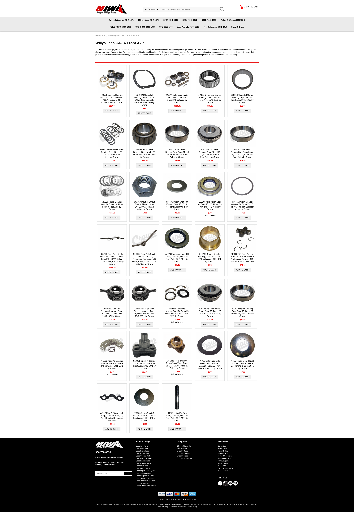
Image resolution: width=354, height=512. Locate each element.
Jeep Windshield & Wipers (146, 486)
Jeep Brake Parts (142, 451)
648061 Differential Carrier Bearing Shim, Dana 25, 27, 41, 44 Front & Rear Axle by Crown (111, 153)
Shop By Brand (237, 27)
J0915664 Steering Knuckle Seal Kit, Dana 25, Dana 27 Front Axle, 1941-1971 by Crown (177, 312)
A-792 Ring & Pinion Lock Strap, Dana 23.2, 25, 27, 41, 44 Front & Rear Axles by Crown (111, 417)
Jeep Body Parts (142, 448)
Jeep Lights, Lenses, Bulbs (146, 471)
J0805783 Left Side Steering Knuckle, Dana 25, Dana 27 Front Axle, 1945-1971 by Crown (111, 312)
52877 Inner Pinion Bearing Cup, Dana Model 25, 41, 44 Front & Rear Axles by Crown (177, 153)
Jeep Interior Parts (143, 468)
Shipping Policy (224, 453)
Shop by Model (182, 456)
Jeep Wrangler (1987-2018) (188, 27)
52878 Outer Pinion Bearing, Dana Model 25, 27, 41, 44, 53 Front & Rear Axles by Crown (210, 153)
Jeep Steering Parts (143, 473)
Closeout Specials (184, 446)
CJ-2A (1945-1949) (170, 20)
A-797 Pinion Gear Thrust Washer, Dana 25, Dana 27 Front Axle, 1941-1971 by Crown (242, 365)
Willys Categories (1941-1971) (121, 20)
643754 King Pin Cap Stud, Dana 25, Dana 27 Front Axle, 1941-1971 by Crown (177, 417)
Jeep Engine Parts (143, 461)
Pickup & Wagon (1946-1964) (233, 20)
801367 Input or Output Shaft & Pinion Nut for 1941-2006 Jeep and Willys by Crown (144, 205)
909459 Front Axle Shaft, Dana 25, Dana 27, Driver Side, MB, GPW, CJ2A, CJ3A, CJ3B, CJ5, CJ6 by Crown (112, 259)
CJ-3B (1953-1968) (208, 20)
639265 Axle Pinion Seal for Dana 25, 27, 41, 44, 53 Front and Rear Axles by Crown (210, 205)
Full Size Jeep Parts (225, 468)
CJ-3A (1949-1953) (189, 20)
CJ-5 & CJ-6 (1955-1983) (145, 27)
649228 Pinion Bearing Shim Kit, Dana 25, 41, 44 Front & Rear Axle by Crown (111, 205)
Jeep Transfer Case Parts (145, 478)
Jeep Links (222, 466)
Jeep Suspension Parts (145, 476)
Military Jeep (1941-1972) (148, 20)
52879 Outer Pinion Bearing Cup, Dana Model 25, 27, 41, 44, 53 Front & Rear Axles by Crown (242, 153)
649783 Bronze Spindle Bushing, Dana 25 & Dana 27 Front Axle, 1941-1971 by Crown (209, 258)
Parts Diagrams (223, 461)
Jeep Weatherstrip (143, 483)
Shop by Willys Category (186, 458)
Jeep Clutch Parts (142, 453)
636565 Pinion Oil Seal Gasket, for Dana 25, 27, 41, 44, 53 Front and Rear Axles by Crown (242, 205)
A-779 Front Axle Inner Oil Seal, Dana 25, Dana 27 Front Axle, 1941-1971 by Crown (177, 258)
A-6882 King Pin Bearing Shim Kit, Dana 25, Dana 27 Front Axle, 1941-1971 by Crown (112, 365)
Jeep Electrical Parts (144, 458)
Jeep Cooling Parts (143, 456)
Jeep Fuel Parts (142, 466)
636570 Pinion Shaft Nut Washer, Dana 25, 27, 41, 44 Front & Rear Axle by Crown (177, 205)
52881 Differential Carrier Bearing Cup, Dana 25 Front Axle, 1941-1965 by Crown (242, 99)
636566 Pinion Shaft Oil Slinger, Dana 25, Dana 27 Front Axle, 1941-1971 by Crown (144, 417)
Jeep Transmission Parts (145, 481)
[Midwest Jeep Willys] (111, 9)
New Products (182, 448)
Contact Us (222, 446)
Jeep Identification (224, 458)
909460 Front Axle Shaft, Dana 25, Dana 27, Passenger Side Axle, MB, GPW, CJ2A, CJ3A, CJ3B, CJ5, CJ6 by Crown (144, 259)
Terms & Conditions (225, 456)
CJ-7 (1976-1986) (166, 27)
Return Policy (223, 451)
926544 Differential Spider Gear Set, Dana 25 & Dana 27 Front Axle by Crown (177, 99)
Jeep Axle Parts (142, 446)
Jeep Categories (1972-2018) (215, 27)
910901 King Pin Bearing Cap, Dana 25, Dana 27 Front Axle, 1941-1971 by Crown (144, 365)
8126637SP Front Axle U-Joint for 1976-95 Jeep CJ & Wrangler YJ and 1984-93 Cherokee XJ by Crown (242, 258)
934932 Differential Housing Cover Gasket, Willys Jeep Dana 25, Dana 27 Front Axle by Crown (144, 100)
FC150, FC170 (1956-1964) (120, 27)
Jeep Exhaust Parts (143, 463)
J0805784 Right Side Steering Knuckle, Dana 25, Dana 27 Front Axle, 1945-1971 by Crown (144, 312)
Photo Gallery (223, 463)
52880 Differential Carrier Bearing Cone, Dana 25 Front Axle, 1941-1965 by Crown (209, 99)
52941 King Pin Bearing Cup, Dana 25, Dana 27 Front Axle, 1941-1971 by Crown (242, 312)
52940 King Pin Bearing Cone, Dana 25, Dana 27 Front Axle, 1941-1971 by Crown (209, 312)
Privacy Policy (223, 448)
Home (97, 35)
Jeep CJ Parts (223, 471)
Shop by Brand (182, 451)
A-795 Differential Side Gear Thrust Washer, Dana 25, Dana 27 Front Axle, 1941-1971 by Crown (210, 365)
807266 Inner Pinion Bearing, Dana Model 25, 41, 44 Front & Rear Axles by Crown (144, 153)
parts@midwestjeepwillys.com (112, 457)
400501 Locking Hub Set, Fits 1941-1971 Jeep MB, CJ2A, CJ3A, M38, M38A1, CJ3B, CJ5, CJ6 (111, 99)
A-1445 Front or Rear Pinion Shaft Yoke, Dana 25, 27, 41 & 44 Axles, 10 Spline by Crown (177, 364)
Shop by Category (184, 453)
